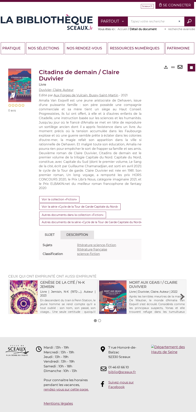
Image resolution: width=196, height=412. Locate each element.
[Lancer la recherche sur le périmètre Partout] (189, 21)
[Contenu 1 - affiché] (95, 320)
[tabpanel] (90, 249)
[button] (19, 85)
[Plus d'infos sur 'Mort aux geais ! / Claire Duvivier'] (112, 300)
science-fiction (88, 254)
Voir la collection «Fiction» (59, 199)
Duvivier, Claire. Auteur (56, 90)
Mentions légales (58, 403)
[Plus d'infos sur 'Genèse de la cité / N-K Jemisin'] (23, 302)
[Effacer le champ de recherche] (179, 21)
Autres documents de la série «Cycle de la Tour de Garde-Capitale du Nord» (92, 222)
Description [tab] (77, 235)
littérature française (92, 249)
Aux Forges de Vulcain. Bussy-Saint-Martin (86, 95)
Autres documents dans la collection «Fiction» (73, 215)
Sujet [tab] (50, 235)
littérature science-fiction (96, 245)
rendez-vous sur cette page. (66, 389)
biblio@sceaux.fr (122, 372)
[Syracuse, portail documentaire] (47, 22)
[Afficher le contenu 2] (99, 320)
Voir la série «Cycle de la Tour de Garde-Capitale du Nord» (80, 206)
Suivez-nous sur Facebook (121, 384)
